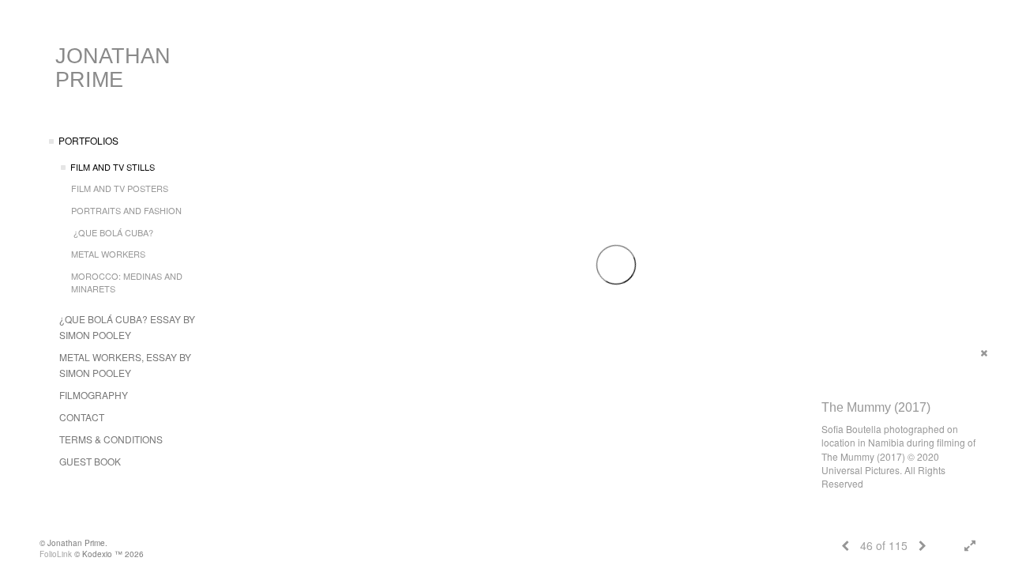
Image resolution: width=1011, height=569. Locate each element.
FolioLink (55, 554)
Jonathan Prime (113, 68)
